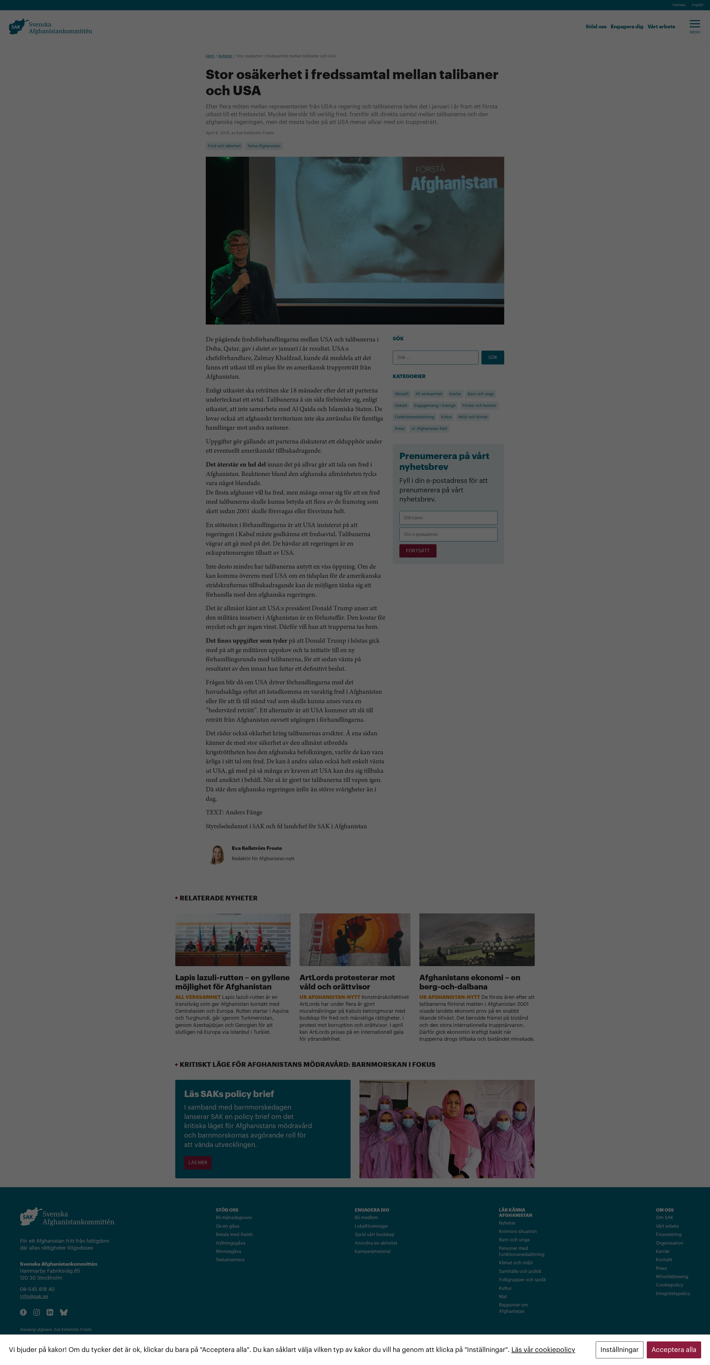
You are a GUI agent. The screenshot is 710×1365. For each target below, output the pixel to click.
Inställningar (619, 1349)
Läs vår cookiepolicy (543, 1349)
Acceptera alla (673, 1349)
